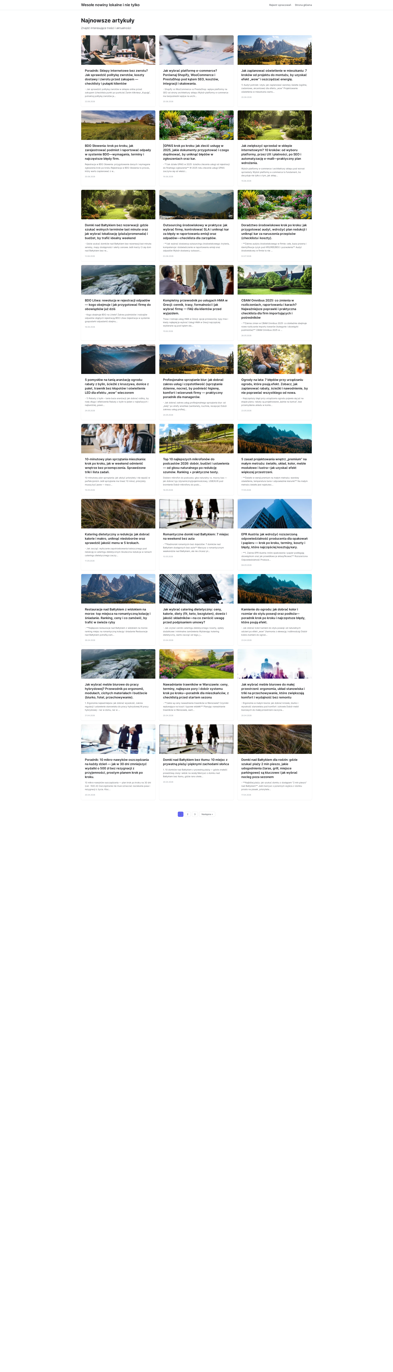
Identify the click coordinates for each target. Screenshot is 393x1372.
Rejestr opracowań (280, 4)
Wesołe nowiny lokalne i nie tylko (110, 5)
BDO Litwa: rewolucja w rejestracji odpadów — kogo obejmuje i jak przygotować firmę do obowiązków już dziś (118, 305)
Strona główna (303, 4)
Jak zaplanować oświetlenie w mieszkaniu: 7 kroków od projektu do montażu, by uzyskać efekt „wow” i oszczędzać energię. (274, 75)
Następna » (207, 814)
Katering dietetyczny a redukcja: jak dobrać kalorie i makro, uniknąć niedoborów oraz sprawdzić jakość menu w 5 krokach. (117, 538)
